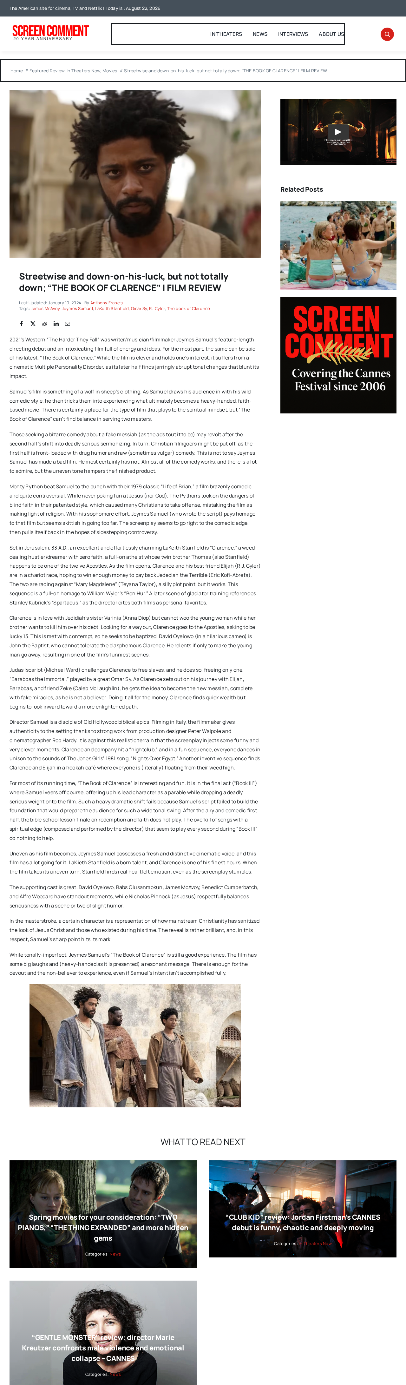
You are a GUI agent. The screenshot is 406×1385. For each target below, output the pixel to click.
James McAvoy (45, 308)
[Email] (67, 324)
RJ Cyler (157, 308)
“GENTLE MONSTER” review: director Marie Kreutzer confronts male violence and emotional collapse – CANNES (103, 1348)
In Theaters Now (315, 1243)
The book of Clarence (188, 308)
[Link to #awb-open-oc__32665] (387, 34)
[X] (33, 324)
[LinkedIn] (56, 324)
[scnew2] (51, 25)
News (115, 1254)
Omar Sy (139, 308)
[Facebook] (21, 324)
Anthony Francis (106, 303)
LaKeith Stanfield (112, 308)
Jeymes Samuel (77, 308)
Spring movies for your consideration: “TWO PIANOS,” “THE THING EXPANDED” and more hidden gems (103, 1227)
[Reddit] (44, 324)
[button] (285, 245)
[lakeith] (135, 92)
